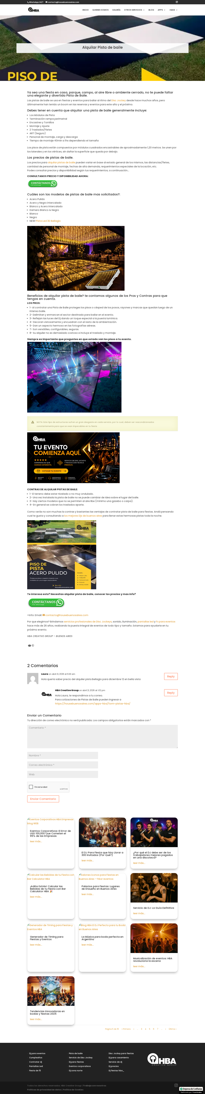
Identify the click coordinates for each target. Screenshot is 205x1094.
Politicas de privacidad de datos (44, 1089)
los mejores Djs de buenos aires (83, 515)
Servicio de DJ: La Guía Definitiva (153, 908)
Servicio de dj (115, 1062)
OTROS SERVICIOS (133, 10)
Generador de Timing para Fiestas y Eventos (46, 938)
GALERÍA (116, 10)
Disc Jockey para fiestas (121, 1053)
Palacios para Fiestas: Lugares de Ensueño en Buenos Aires (101, 888)
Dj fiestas (113, 1070)
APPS (160, 10)
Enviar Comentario (43, 799)
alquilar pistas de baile (61, 162)
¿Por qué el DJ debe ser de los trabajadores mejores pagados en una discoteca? (153, 855)
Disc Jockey (118, 100)
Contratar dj (35, 1062)
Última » (172, 1029)
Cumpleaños (35, 1057)
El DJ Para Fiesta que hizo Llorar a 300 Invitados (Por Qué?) (102, 854)
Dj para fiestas (76, 1062)
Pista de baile (76, 1053)
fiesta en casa (56, 92)
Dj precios (114, 1066)
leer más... (36, 841)
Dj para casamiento (119, 1057)
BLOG (151, 10)
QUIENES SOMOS (100, 10)
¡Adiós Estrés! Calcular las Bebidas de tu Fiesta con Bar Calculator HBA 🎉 (48, 889)
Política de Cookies (73, 1089)
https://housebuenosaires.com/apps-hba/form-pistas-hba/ (92, 703)
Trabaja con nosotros (94, 1085)
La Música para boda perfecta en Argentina (102, 938)
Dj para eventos (37, 1053)
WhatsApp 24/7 (36, 2)
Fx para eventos (165, 621)
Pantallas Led (36, 1066)
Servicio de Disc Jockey (80, 1057)
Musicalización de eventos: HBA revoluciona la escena (152, 960)
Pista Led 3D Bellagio (48, 221)
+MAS (172, 10)
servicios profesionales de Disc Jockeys (88, 621)
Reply (171, 676)
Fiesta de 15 (35, 1070)
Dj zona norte (75, 1070)
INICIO (85, 10)
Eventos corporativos (80, 1066)
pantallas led (146, 621)
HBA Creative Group (67, 690)
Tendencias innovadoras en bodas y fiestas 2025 (47, 1012)
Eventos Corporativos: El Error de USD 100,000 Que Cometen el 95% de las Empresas (50, 833)
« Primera (126, 1029)
